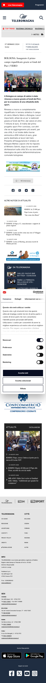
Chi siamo (4, 518)
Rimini (26, 542)
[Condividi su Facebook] (13, 190)
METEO (36, 34)
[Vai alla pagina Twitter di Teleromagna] (19, 673)
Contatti (4, 533)
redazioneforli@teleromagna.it (10, 638)
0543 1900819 (7, 635)
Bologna (27, 518)
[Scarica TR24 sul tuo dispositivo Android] (34, 655)
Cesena (26, 523)
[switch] (40, 347)
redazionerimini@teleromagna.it (10, 626)
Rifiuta (23, 389)
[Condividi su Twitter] (19, 190)
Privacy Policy (6, 537)
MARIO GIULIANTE (32, 46)
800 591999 (6, 613)
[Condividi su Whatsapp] (33, 190)
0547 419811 (7, 601)
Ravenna (27, 537)
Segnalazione (7, 547)
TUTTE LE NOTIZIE (34, 427)
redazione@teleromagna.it (9, 604)
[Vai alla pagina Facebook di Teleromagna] (13, 675)
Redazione (4, 523)
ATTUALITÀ (36, 44)
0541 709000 (7, 624)
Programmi (39, 5)
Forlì (26, 533)
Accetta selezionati (23, 381)
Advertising (5, 528)
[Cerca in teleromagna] (41, 18)
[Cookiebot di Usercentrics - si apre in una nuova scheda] (33, 292)
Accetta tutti (23, 373)
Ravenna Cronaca (24, 29)
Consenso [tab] (7, 299)
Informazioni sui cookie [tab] (34, 299)
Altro (26, 547)
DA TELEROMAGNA (21, 267)
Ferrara (27, 528)
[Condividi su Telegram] (26, 190)
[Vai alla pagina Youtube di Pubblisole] (27, 675)
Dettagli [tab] (18, 299)
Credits (3, 542)
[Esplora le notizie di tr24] (4, 18)
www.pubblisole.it (6, 583)
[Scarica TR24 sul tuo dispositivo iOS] (11, 655)
